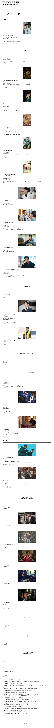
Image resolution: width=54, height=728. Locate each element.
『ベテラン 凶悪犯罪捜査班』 (9, 457)
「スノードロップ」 (7, 127)
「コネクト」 (5, 103)
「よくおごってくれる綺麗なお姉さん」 (11, 269)
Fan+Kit (30, 723)
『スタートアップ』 (7, 525)
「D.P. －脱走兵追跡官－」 (8, 150)
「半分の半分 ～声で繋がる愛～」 (10, 174)
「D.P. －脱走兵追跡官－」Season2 (10, 80)
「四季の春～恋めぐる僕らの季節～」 (10, 35)
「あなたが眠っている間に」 (9, 222)
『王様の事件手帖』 (7, 602)
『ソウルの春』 (6, 480)
